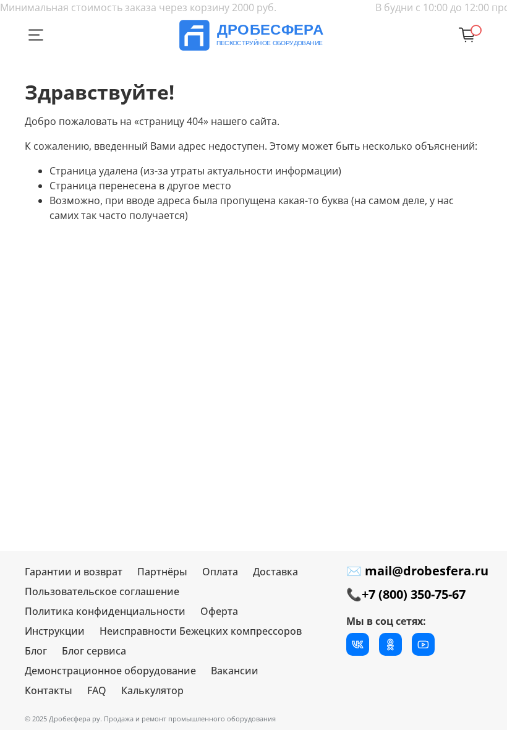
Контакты (48, 690)
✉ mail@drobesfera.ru (417, 570)
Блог (36, 651)
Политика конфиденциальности (105, 611)
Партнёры (162, 571)
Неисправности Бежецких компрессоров (201, 631)
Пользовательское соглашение (102, 591)
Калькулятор (152, 690)
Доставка (275, 571)
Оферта (219, 611)
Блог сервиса (94, 651)
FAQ (96, 690)
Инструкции (55, 631)
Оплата (220, 571)
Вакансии (234, 670)
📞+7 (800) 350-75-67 (406, 594)
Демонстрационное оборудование (110, 670)
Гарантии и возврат (73, 571)
